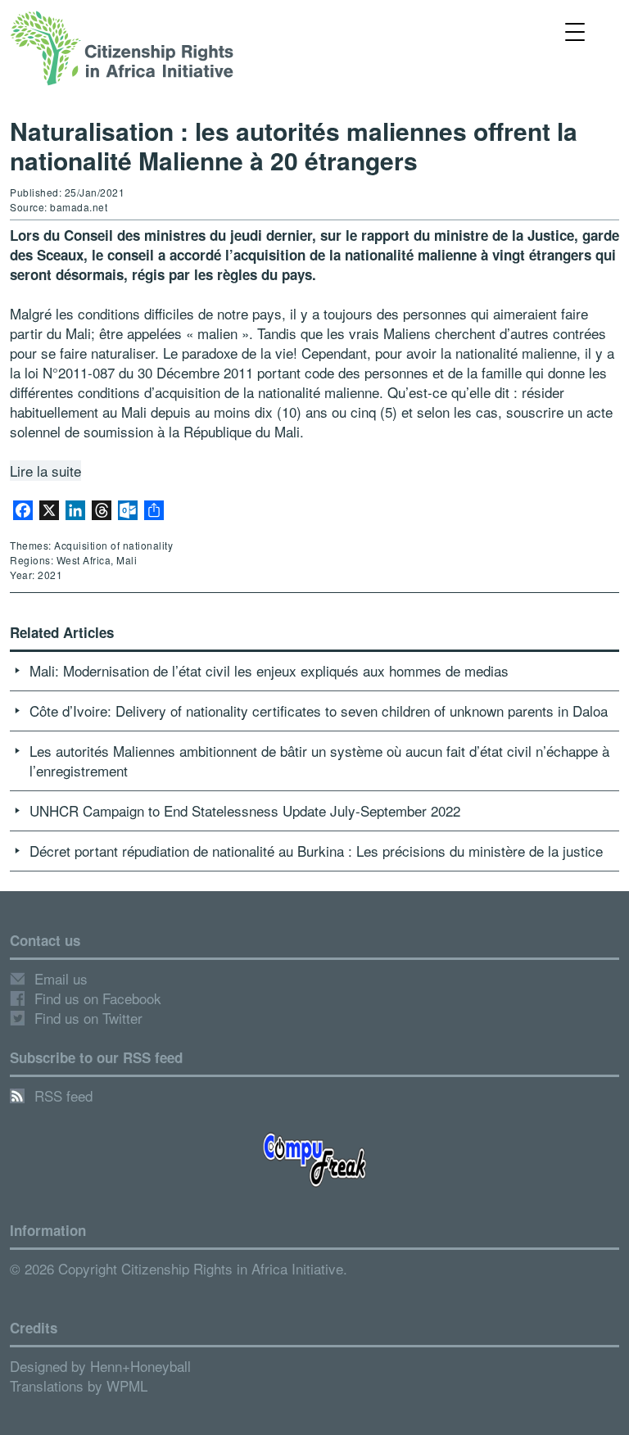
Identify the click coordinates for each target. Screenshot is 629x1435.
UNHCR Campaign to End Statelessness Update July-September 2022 (244, 810)
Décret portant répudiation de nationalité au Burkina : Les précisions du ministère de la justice (316, 850)
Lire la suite (45, 470)
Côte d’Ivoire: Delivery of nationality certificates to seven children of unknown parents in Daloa (318, 710)
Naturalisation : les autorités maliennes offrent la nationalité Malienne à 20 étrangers (293, 145)
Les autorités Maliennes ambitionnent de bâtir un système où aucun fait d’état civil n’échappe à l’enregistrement (319, 760)
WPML (126, 1385)
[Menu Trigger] (575, 30)
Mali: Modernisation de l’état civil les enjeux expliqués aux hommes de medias (269, 670)
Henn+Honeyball (140, 1366)
